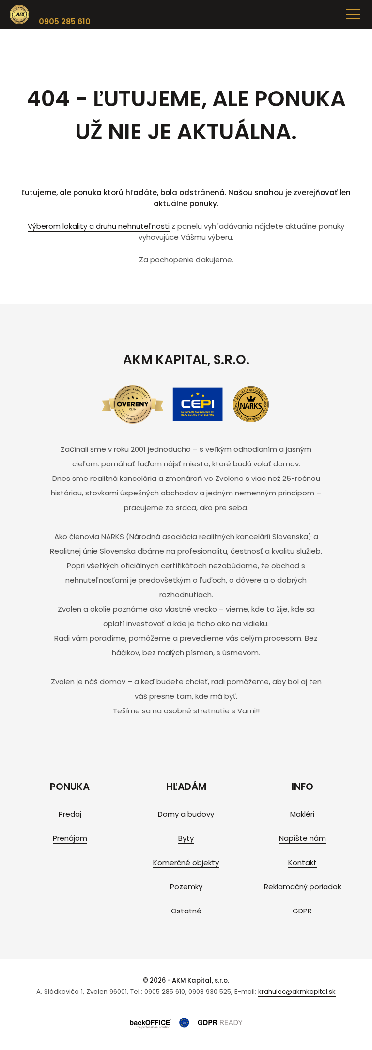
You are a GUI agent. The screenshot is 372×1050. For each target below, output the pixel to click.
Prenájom (70, 838)
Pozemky (186, 886)
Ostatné (186, 911)
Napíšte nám (302, 838)
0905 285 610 (65, 21)
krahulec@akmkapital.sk (297, 991)
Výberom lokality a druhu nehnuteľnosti (99, 226)
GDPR (302, 911)
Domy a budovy (186, 814)
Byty (186, 838)
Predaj (70, 814)
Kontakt (302, 862)
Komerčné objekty (186, 862)
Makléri (302, 814)
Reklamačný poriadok (302, 886)
